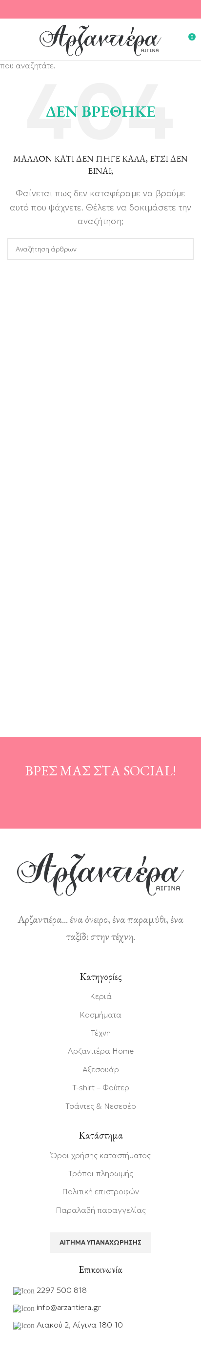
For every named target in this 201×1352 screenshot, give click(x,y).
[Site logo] (100, 39)
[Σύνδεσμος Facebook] (88, 9)
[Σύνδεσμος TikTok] (113, 9)
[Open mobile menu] (12, 40)
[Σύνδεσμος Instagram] (100, 9)
